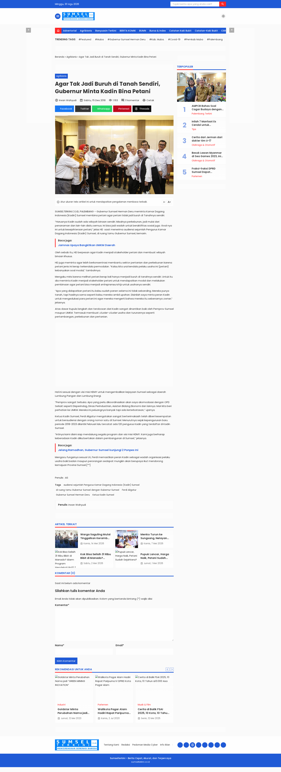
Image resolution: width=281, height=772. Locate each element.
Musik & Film (144, 705)
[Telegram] (217, 745)
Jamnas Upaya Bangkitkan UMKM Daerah (86, 245)
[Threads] (192, 745)
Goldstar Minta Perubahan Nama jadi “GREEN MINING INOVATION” (72, 714)
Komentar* (62, 605)
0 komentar (132, 100)
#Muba (99, 39)
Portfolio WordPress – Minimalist (151, 771)
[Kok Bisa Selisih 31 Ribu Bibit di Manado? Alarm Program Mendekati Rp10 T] (66, 559)
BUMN (142, 30)
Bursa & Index (157, 30)
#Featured (85, 39)
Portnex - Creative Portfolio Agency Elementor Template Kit (159, 771)
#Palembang (215, 39)
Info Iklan (165, 744)
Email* (120, 645)
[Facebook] (180, 745)
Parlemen (103, 705)
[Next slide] (172, 669)
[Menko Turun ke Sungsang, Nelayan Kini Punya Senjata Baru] (126, 539)
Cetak (150, 100)
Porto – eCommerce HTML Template (168, 771)
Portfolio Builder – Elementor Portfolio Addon (109, 771)
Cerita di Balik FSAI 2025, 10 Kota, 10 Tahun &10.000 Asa (153, 713)
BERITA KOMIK (128, 30)
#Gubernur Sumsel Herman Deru (126, 39)
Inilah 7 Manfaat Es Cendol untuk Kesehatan (204, 125)
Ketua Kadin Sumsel (103, 494)
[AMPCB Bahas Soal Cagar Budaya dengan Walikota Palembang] (201, 87)
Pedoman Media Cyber (145, 744)
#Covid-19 (174, 39)
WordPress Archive (104, 771)
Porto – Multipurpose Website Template (175, 771)
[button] (222, 4)
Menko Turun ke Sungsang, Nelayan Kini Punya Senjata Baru (153, 540)
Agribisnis (86, 30)
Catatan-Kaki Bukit (206, 30)
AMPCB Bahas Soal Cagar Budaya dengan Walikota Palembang (207, 109)
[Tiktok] (211, 745)
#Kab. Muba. (156, 39)
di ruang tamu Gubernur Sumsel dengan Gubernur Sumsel (87, 490)
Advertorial (70, 30)
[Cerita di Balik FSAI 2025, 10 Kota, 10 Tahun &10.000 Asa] (154, 688)
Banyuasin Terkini (105, 30)
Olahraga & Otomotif (203, 145)
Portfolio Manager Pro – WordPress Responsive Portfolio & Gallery (126, 771)
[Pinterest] (223, 745)
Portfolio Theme (147, 771)
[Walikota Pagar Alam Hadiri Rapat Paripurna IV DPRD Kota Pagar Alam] (114, 688)
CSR (223, 30)
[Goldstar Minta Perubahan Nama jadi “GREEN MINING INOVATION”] (74, 688)
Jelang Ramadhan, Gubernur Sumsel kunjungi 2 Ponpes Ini (98, 450)
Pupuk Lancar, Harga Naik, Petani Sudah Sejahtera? (154, 558)
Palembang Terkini (202, 114)
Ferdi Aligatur (129, 490)
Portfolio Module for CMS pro (142, 771)
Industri (62, 705)
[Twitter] (204, 745)
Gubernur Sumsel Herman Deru (73, 494)
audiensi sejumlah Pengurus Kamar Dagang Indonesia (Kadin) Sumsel (102, 484)
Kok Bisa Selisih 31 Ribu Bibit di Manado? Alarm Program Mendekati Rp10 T (95, 559)
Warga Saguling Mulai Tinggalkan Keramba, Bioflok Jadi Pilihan (95, 538)
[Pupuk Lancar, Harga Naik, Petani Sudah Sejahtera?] (126, 559)
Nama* (59, 645)
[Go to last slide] (167, 669)
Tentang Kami (111, 744)
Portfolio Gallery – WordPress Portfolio (117, 771)
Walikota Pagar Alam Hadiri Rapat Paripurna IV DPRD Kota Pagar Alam (113, 714)
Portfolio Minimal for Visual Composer (136, 771)
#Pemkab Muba (193, 39)
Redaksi (125, 744)
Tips (194, 129)
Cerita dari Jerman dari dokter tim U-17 (207, 139)
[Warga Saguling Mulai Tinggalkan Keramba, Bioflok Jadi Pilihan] (66, 539)
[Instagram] (186, 745)
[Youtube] (198, 745)
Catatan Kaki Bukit (180, 30)
